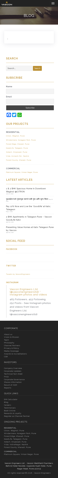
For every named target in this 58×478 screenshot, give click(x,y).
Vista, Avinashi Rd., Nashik (17, 156)
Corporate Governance (14, 379)
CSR (6, 357)
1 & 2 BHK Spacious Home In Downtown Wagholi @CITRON (26, 190)
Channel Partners (12, 346)
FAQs (6, 377)
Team (6, 340)
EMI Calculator (11, 399)
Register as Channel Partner (17, 416)
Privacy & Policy (11, 348)
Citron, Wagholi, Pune (15, 136)
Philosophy (9, 343)
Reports (7, 388)
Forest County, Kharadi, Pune (18, 160)
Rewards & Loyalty (12, 413)
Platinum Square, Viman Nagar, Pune (22, 172)
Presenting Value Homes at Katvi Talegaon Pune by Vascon (30, 228)
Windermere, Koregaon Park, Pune (21, 140)
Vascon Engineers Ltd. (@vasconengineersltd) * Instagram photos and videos (28, 292)
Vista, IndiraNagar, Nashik (16, 444)
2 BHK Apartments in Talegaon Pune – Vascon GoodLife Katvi (29, 218)
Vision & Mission (11, 337)
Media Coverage (11, 351)
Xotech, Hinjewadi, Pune (16, 152)
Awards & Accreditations (15, 354)
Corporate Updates (12, 371)
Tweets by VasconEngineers (18, 274)
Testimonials (10, 408)
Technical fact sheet (13, 374)
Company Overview (13, 368)
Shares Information (13, 382)
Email (9, 97)
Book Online (9, 411)
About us (8, 334)
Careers (7, 405)
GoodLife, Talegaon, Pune (17, 148)
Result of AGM (10, 385)
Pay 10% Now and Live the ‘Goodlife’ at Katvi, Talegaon (28, 207)
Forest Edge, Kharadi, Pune (17, 144)
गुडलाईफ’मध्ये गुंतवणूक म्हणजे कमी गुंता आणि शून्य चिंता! (27, 199)
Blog (6, 402)
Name (9, 86)
